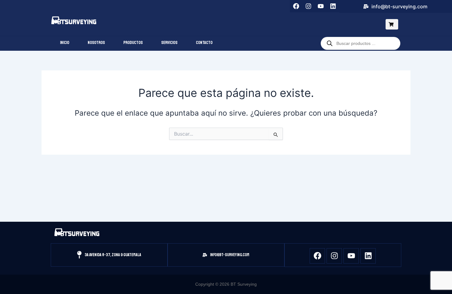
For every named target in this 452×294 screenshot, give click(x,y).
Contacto (204, 42)
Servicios (169, 42)
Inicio (64, 42)
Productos (133, 42)
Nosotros (96, 42)
